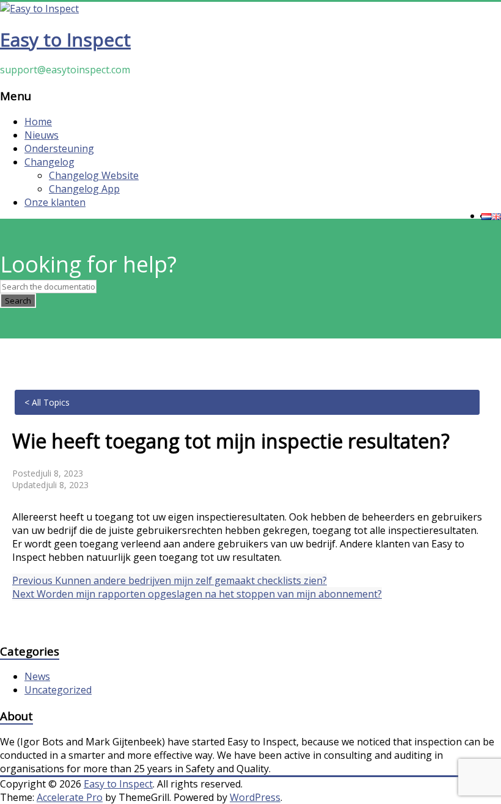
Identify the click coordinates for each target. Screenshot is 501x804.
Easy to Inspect (65, 39)
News (37, 676)
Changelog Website (94, 175)
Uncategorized (58, 689)
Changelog (49, 162)
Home (38, 121)
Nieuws (41, 135)
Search (18, 300)
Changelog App (84, 189)
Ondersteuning (59, 148)
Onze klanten (55, 202)
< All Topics (47, 402)
